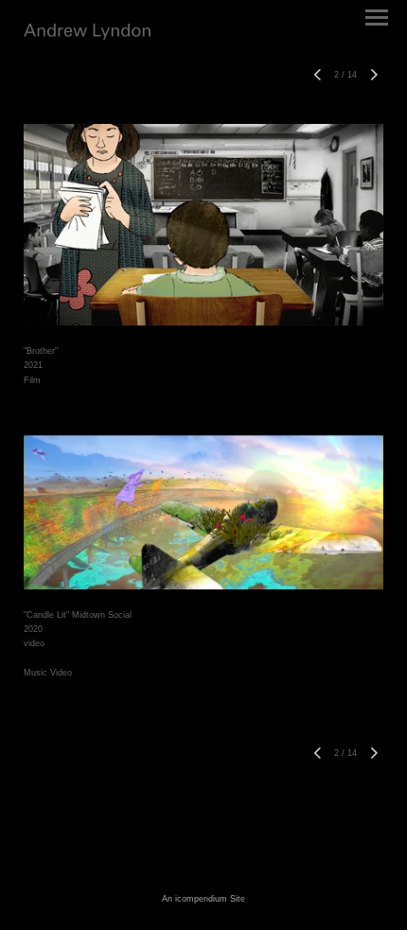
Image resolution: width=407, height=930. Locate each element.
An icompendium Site (203, 899)
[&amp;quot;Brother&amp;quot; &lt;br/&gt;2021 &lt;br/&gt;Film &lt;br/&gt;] (203, 224)
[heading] (87, 36)
